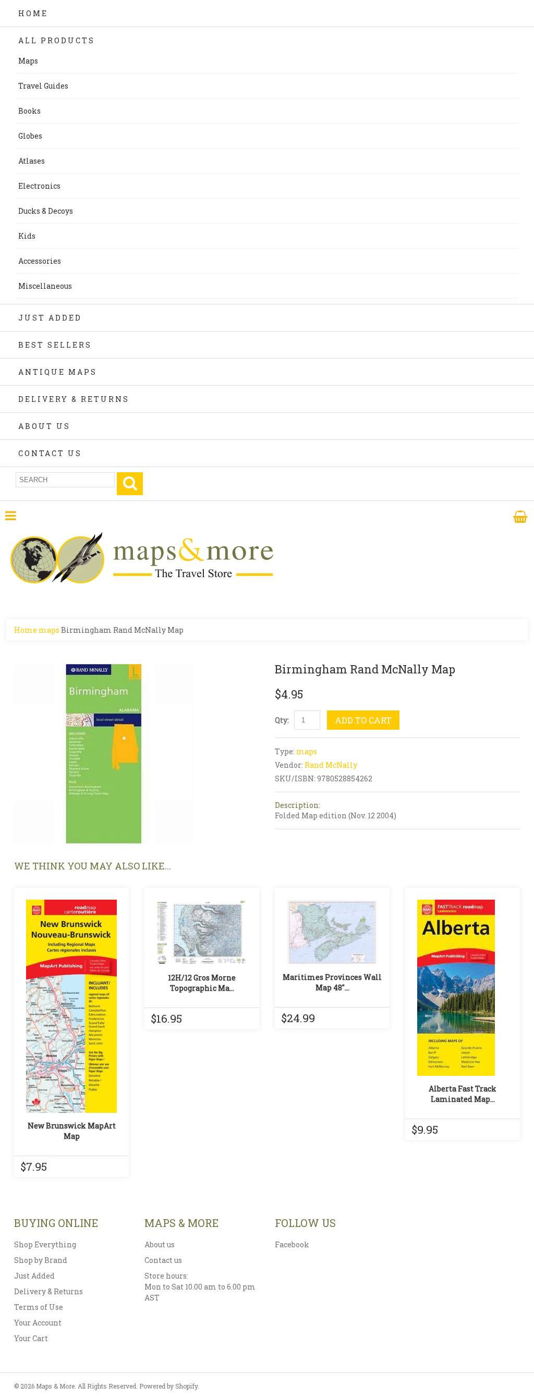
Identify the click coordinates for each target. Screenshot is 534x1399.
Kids (26, 236)
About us (159, 1244)
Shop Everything (45, 1244)
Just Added (50, 318)
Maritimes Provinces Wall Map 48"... (332, 982)
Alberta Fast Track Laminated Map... (462, 1094)
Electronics (39, 186)
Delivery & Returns (73, 399)
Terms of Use (38, 1307)
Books (29, 111)
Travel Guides (43, 86)
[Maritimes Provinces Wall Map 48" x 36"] (332, 932)
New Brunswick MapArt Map (72, 1131)
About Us (44, 426)
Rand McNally (331, 765)
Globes (30, 136)
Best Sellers (55, 345)
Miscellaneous (45, 286)
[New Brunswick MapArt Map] (71, 1006)
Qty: (282, 720)
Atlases (31, 161)
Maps (28, 61)
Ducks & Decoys (45, 211)
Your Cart (31, 1338)
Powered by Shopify (168, 1386)
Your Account (38, 1323)
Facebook (292, 1244)
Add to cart (363, 720)
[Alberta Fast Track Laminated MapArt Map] (462, 988)
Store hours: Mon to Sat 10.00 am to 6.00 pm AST (200, 1287)
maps (49, 630)
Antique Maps (57, 372)
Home (33, 13)
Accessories (39, 261)
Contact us (163, 1260)
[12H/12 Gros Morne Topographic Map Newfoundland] (201, 932)
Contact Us (50, 453)
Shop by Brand (40, 1260)
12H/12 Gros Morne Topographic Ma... (202, 983)
